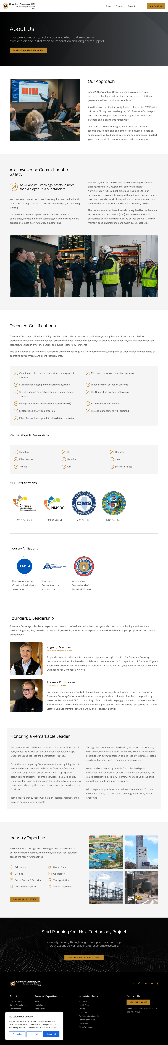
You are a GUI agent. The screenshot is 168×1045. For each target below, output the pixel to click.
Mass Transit (40, 1009)
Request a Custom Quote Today (84, 957)
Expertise (132, 6)
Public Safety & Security (89, 1016)
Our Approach (16, 1001)
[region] (34, 1026)
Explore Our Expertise (24, 899)
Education (83, 1001)
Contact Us (156, 6)
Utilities (82, 1009)
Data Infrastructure (87, 1020)
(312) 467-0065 (133, 1012)
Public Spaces (40, 1005)
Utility (37, 1001)
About (108, 6)
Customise (17, 1034)
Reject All (34, 1034)
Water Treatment (86, 1027)
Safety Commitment (18, 1005)
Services (120, 6)
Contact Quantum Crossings (28, 50)
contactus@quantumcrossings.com (142, 1008)
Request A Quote (138, 1002)
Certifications (15, 1009)
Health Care (84, 1005)
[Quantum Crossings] (19, 6)
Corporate (83, 1012)
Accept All (51, 1034)
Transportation (85, 1023)
